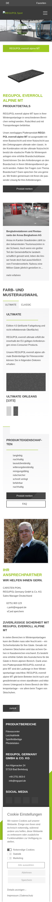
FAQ (24, 504)
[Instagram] (35, 800)
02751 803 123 (14, 603)
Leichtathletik (12, 735)
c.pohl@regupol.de (16, 607)
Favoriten (41, 3)
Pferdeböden (12, 743)
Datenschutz (26, 895)
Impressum (12, 895)
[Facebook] (9, 800)
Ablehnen (27, 872)
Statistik (17, 854)
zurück (12, 708)
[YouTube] (17, 800)
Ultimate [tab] (10, 305)
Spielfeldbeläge (14, 739)
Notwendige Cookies (24, 850)
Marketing (18, 858)
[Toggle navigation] (45, 13)
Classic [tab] (26, 305)
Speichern (26, 880)
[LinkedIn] (26, 800)
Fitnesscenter (13, 731)
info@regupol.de (17, 781)
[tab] (6, 430)
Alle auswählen (26, 865)
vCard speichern (15, 611)
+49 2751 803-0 (17, 777)
